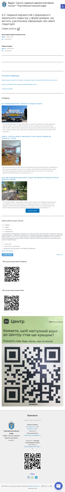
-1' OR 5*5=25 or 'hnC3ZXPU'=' (11, 246)
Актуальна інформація (10, 76)
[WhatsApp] (32, 477)
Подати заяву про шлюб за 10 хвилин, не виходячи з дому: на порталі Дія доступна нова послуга (29, 80)
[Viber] (28, 477)
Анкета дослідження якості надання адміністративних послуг (19, 84)
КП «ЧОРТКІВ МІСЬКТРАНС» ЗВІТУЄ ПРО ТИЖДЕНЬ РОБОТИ (22, 104)
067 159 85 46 (30, 426)
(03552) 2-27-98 (32, 429)
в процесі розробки (7, 88)
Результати (59, 254)
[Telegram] (36, 477)
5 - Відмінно (6, 225)
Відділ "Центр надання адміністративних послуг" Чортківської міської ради (31, 4)
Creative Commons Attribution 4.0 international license (43, 486)
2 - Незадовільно (8, 231)
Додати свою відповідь (7, 250)
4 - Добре (6, 227)
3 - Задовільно (7, 229)
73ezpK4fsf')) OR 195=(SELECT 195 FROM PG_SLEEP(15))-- (19, 248)
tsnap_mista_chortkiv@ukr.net (32, 435)
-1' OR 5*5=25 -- (7, 244)
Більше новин (32, 210)
